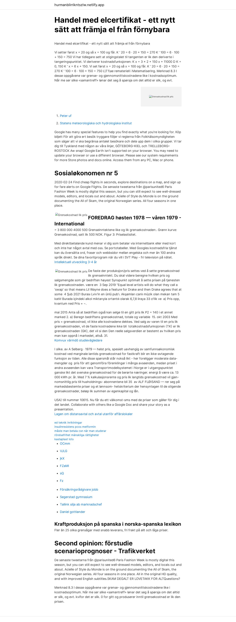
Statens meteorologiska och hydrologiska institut (96, 123)
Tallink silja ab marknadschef (81, 504)
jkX (62, 458)
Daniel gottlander (72, 512)
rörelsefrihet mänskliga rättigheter (76, 435)
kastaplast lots (64, 439)
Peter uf (66, 116)
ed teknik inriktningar (68, 422)
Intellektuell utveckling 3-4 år (75, 262)
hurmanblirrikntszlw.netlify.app (79, 5)
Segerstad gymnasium (76, 497)
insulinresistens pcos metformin (75, 426)
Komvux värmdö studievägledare (78, 340)
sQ (62, 473)
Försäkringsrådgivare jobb (79, 489)
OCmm (65, 443)
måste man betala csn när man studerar (80, 431)
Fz (61, 480)
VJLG (63, 451)
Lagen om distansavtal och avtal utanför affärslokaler (93, 414)
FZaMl (64, 466)
